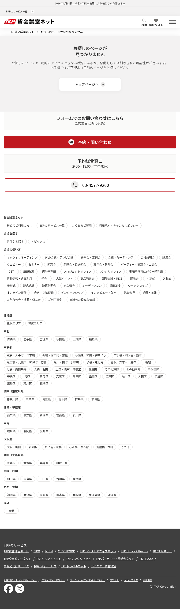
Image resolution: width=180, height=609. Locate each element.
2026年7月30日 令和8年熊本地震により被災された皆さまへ (90, 3)
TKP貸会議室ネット (21, 32)
